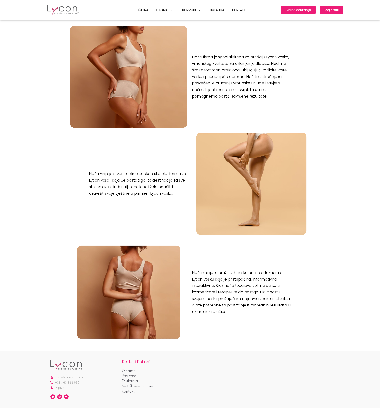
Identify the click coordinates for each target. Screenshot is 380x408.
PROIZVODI (188, 10)
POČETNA (141, 10)
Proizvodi (129, 376)
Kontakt (128, 391)
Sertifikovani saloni (137, 386)
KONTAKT (239, 10)
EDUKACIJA (216, 10)
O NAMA (162, 10)
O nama (129, 371)
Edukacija (130, 381)
